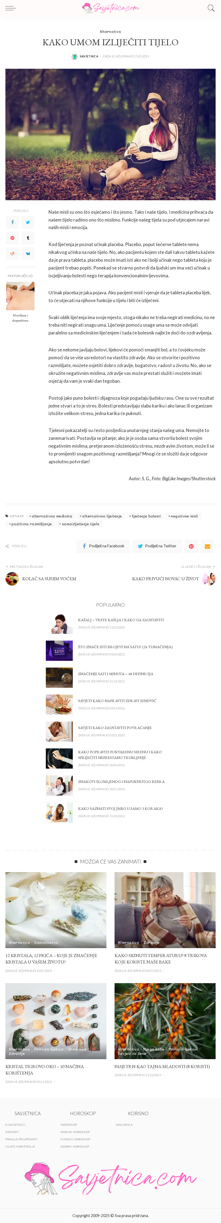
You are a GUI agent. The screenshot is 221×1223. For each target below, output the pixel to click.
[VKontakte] (28, 253)
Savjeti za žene (132, 1053)
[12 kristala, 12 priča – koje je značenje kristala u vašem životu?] (55, 910)
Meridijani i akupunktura (20, 318)
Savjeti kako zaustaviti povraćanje (115, 727)
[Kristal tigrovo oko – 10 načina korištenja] (55, 1021)
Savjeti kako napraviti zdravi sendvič (117, 700)
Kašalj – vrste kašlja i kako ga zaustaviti (121, 619)
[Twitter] (28, 222)
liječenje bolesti (146, 516)
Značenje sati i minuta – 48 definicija (115, 673)
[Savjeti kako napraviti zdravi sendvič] (59, 705)
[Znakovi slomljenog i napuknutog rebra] (59, 785)
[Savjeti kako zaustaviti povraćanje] (59, 731)
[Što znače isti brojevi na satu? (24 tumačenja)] (59, 651)
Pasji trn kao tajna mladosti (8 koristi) (162, 1066)
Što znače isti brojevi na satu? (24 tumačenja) (125, 646)
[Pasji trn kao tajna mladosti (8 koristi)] (165, 1021)
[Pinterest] (12, 238)
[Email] (207, 546)
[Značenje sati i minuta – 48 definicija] (59, 678)
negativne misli (184, 516)
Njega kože (153, 1049)
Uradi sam (77, 1049)
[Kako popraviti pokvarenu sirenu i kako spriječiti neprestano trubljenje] (59, 758)
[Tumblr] (28, 238)
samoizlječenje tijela (81, 523)
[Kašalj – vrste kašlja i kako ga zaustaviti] (59, 624)
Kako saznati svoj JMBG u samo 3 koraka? (120, 808)
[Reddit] (12, 253)
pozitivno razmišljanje (32, 523)
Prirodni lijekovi (48, 1049)
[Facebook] (12, 222)
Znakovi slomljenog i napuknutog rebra (121, 781)
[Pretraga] (210, 8)
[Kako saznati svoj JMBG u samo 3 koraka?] (59, 812)
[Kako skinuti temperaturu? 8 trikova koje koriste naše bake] (165, 910)
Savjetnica (89, 56)
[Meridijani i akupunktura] (20, 296)
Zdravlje (151, 942)
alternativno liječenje (102, 516)
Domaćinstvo (46, 942)
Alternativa (110, 31)
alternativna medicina (52, 516)
